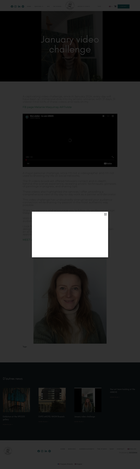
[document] (70, 234)
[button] (105, 214)
